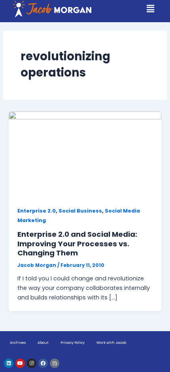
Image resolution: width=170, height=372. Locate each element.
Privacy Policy (72, 342)
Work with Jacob (111, 342)
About (43, 342)
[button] (150, 8)
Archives (18, 342)
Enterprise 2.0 (36, 210)
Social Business (80, 210)
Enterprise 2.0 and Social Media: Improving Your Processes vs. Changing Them (77, 243)
